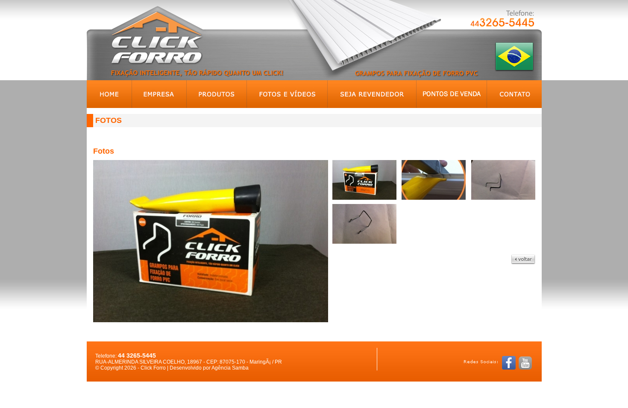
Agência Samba (230, 368)
